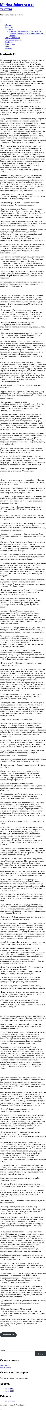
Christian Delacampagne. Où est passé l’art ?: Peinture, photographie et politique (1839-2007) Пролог (27, 33)
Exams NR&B (5, 1367)
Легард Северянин (12, 38)
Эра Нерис (9, 42)
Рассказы (8, 48)
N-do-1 (7, 46)
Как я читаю (10, 44)
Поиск (2, 1350)
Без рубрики (10, 1401)
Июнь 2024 (9, 1391)
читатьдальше (8, 1335)
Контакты (9, 27)
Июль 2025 (9, 1389)
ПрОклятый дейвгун (13, 40)
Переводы (9, 29)
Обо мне (8, 25)
